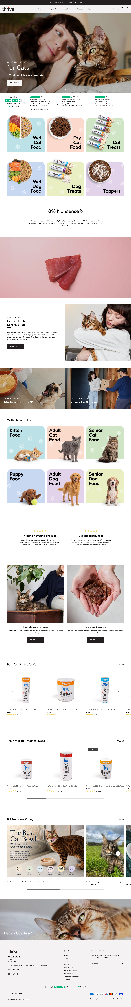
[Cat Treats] (105, 133)
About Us (79, 9)
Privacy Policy (68, 974)
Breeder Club (68, 967)
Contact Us (67, 980)
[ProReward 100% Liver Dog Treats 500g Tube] (65, 765)
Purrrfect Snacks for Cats (23, 664)
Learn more (35, 640)
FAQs (89, 9)
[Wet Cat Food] (26, 133)
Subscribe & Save (66, 9)
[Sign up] (122, 964)
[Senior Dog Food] (105, 488)
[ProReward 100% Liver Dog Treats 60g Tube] (26, 765)
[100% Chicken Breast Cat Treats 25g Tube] (26, 689)
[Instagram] (14, 974)
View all (120, 665)
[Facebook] (9, 974)
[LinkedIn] (18, 974)
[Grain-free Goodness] (95, 594)
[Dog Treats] (65, 177)
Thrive (15, 999)
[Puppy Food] (26, 488)
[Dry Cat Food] (65, 133)
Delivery (66, 961)
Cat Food (41, 9)
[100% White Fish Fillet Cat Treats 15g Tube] (105, 689)
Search (66, 955)
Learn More (15, 346)
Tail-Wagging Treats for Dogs (26, 741)
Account (116, 9)
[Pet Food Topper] (105, 177)
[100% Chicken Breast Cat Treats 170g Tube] (65, 689)
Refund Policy (68, 964)
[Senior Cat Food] (105, 444)
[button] (62, 89)
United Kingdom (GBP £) (15, 994)
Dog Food (52, 9)
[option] (65, 52)
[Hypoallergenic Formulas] (35, 594)
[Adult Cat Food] (65, 444)
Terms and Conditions (71, 977)
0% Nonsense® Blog (71, 970)
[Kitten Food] (26, 444)
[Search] (122, 9)
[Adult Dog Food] (65, 488)
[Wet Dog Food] (26, 177)
